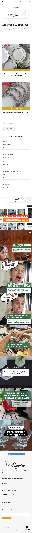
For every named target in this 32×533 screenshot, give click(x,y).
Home (3, 29)
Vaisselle (16, 116)
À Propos (4, 483)
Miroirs (5, 174)
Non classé (6, 177)
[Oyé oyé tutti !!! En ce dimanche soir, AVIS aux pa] (16, 245)
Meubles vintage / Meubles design (12, 171)
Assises (5, 141)
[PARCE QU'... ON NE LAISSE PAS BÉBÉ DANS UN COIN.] (16, 309)
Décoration (6, 147)
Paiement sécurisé (6, 487)
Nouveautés (6, 181)
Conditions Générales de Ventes (10, 494)
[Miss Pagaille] (16, 14)
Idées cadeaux (16, 77)
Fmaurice (25, 527)
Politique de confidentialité (9, 490)
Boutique (9, 29)
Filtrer (9, 129)
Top (16, 530)
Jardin (5, 161)
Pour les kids (6, 184)
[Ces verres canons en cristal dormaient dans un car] (16, 435)
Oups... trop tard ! (16, 70)
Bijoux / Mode (6, 144)
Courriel (5, 512)
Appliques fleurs (8, 168)
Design (5, 151)
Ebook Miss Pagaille (8, 154)
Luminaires (6, 164)
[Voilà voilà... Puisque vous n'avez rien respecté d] (16, 372)
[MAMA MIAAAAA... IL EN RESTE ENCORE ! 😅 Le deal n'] (16, 277)
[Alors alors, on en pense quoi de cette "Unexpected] (16, 404)
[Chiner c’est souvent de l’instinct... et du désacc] (16, 340)
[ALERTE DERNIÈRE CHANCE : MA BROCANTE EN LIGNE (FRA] (16, 214)
